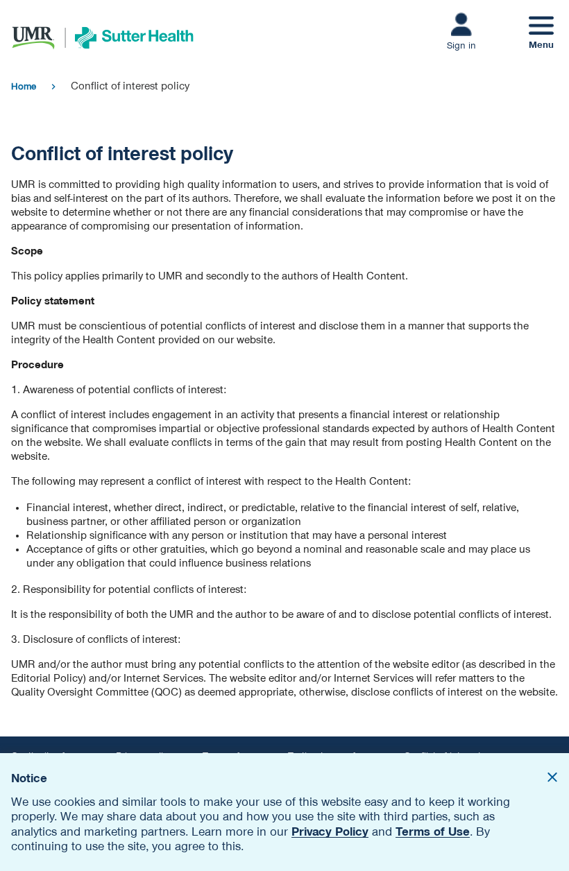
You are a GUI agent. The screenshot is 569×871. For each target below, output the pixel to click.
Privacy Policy (329, 831)
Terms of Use (433, 831)
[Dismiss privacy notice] (552, 779)
